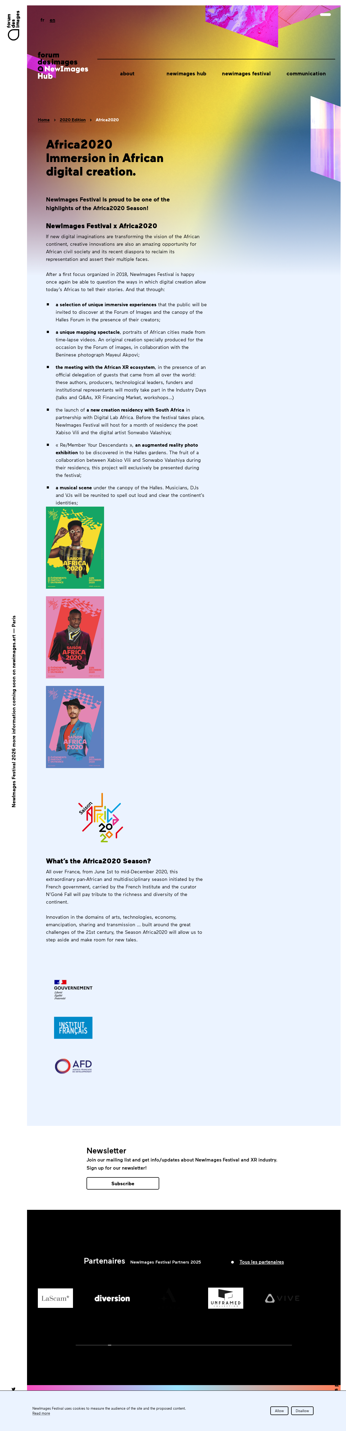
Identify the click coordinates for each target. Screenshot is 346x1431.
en (52, 19)
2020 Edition (73, 119)
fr (42, 19)
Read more (41, 1413)
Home (44, 119)
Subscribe (122, 1183)
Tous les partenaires (261, 1261)
